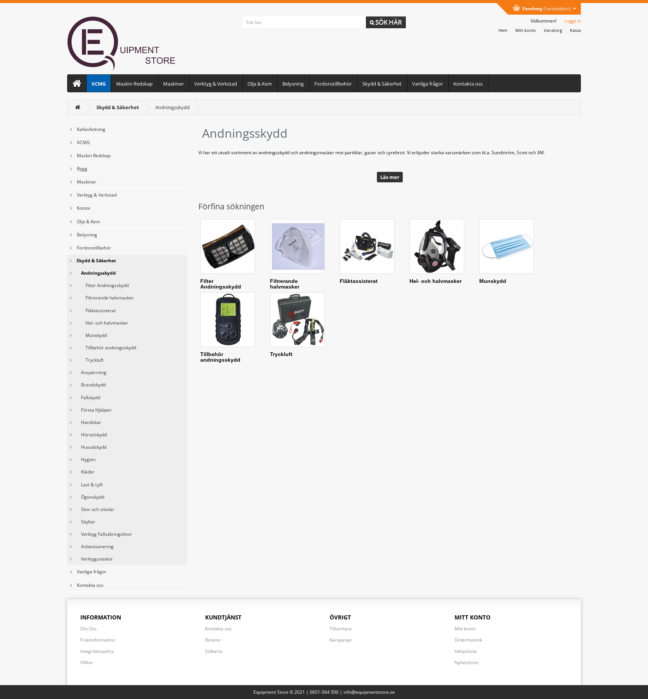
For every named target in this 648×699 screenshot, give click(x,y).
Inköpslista (465, 651)
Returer (213, 640)
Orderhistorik (468, 640)
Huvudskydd (91, 447)
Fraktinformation (97, 640)
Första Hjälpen (93, 410)
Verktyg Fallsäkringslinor (104, 534)
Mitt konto (465, 628)
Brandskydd (91, 385)
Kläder (85, 472)
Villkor (86, 662)
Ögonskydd (90, 497)
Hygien (86, 459)
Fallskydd (88, 397)
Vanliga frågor (427, 83)
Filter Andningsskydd (102, 285)
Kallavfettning (91, 129)
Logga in (572, 21)
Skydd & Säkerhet (382, 83)
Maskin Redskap (134, 83)
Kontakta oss (468, 83)
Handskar (88, 422)
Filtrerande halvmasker (105, 298)
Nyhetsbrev (466, 662)
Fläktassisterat (96, 310)
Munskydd (91, 335)
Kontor (84, 208)
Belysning (293, 83)
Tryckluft (90, 360)
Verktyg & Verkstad (215, 83)
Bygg (82, 168)
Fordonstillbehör (333, 83)
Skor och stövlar (95, 509)
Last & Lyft (89, 484)
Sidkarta (213, 651)
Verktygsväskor (94, 559)
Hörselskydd (91, 434)
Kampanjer (341, 640)
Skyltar (85, 522)
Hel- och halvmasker (102, 323)
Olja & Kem (260, 83)
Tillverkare (341, 628)
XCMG (99, 83)
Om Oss (88, 628)
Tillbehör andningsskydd (106, 347)
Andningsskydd (172, 107)
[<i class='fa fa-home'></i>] (77, 107)
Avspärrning (91, 372)
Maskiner (173, 83)
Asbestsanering (95, 546)
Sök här (388, 22)
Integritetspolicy (97, 651)
